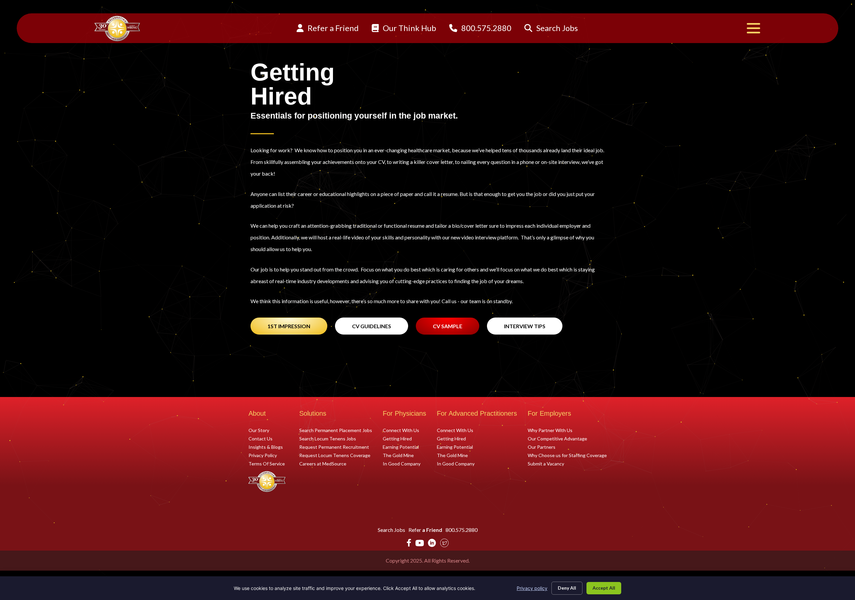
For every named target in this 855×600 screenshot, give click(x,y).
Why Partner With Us (550, 430)
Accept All (603, 588)
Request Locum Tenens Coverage (334, 455)
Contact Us (260, 438)
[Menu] (753, 28)
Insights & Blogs (265, 446)
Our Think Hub (408, 28)
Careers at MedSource (322, 463)
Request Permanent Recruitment (334, 446)
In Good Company (401, 463)
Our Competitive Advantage (557, 438)
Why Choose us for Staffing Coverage (567, 455)
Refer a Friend (332, 28)
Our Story (258, 430)
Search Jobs (556, 28)
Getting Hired (397, 438)
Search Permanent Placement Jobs (335, 430)
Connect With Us (401, 430)
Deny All (567, 588)
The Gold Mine (398, 455)
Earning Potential (401, 446)
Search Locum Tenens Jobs (327, 438)
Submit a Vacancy (546, 463)
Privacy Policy (262, 455)
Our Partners (541, 446)
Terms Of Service (266, 463)
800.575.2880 (485, 28)
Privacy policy (532, 588)
